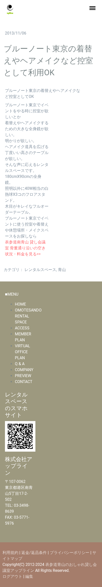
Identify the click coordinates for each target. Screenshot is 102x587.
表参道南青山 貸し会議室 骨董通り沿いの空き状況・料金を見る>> (25, 248)
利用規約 (10, 552)
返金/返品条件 (34, 552)
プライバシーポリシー (69, 552)
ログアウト (12, 576)
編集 (29, 576)
